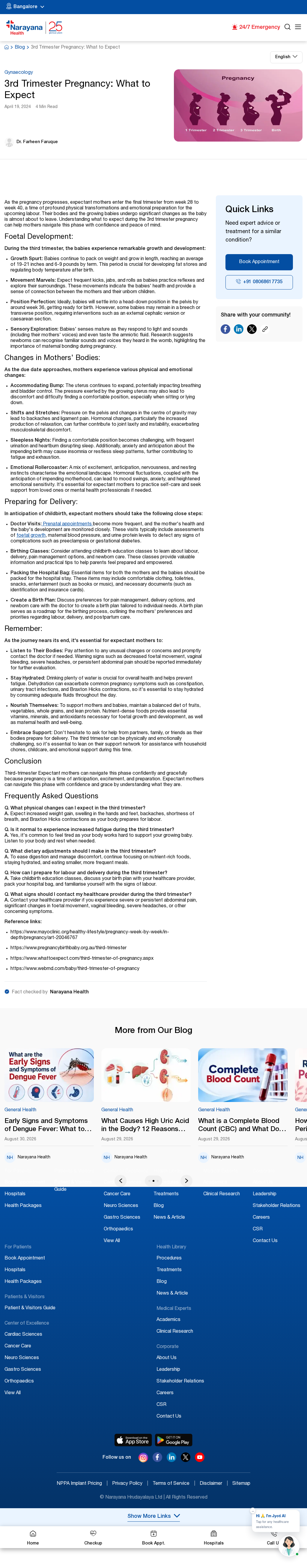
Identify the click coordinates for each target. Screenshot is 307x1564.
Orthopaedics (118, 1229)
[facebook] (157, 1460)
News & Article (169, 1217)
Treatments (166, 1194)
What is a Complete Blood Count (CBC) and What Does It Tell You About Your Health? (242, 1126)
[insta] (143, 1458)
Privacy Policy (130, 1483)
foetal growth (31, 535)
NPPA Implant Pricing (82, 1483)
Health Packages (23, 1206)
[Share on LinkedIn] (238, 330)
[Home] (34, 27)
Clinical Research (221, 1194)
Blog (20, 47)
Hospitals (14, 1194)
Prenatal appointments (67, 524)
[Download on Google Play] (173, 1440)
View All (112, 1241)
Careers (261, 1217)
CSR (258, 1229)
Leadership (264, 1194)
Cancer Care (117, 1194)
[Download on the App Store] (133, 1440)
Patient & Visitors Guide (29, 1308)
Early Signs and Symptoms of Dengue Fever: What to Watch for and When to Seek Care (49, 1126)
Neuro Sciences (121, 1206)
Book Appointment (259, 262)
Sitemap (241, 1483)
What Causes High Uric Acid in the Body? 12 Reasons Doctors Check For (145, 1126)
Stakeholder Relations (276, 1206)
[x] (185, 1460)
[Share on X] (252, 330)
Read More (49, 1075)
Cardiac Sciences (23, 1334)
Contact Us (265, 1241)
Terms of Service (174, 1483)
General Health (20, 1110)
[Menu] (298, 28)
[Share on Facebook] (225, 330)
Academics (215, 1182)
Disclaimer (214, 1483)
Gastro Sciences (122, 1217)
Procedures (166, 1182)
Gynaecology (18, 73)
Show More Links (149, 1516)
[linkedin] (171, 1460)
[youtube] (199, 1460)
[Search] (288, 28)
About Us (263, 1182)
